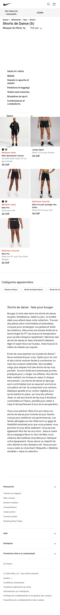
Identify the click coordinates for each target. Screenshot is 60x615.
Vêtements (16, 20)
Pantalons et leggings (18, 87)
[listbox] (36, 28)
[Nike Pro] (15, 184)
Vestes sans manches (18, 92)
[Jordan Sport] (45, 132)
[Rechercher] (48, 4)
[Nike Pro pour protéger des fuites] (45, 184)
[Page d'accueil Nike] (7, 4)
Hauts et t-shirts (15, 71)
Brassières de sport (17, 96)
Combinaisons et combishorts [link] (16, 102)
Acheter (40, 12)
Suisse (9, 564)
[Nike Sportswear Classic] (15, 132)
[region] (30, 111)
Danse (6, 20)
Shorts (32, 20)
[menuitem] (8, 578)
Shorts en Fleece (11, 290)
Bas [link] (25, 20)
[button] (20, 116)
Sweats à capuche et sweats (18, 81)
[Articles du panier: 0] (54, 4)
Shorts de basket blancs (33, 290)
